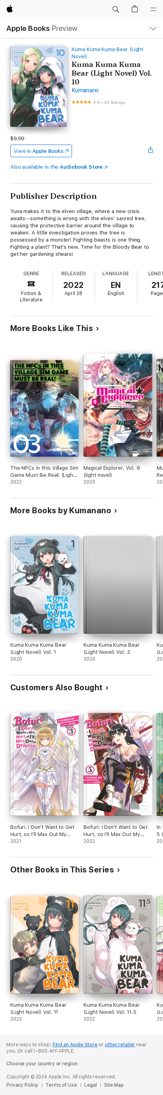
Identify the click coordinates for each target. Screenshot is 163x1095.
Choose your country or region (42, 1063)
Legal (90, 1085)
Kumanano (85, 90)
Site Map (114, 1085)
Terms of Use (61, 1085)
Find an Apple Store (75, 1044)
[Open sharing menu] (150, 151)
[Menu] (153, 9)
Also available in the (56, 167)
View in (38, 151)
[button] (115, 9)
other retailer (120, 1044)
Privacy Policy (22, 1085)
